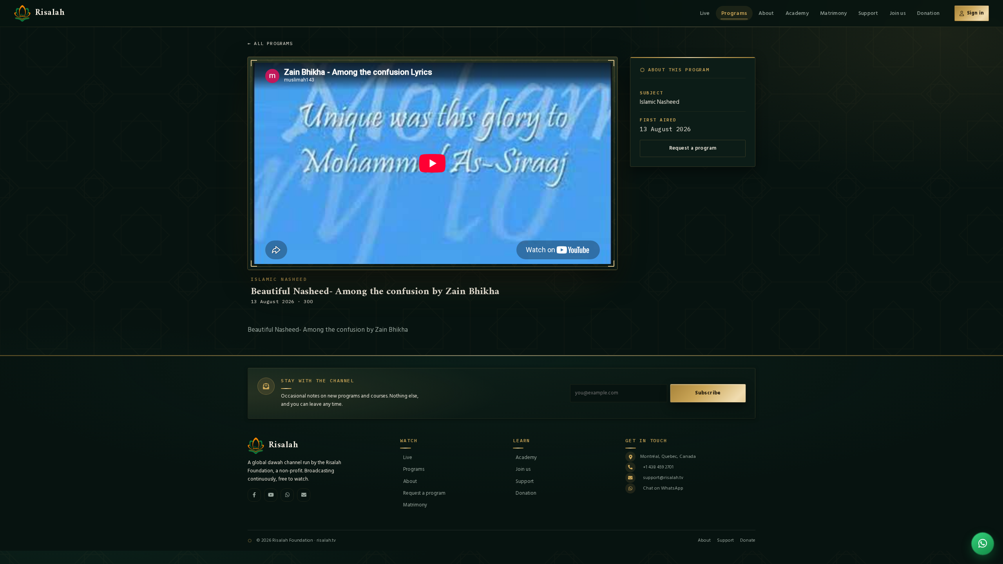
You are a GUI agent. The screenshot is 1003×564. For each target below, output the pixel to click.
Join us (898, 13)
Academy (797, 13)
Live (705, 13)
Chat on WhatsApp (663, 488)
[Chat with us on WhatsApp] (983, 544)
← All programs (270, 43)
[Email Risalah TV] (303, 495)
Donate (747, 540)
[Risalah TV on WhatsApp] (287, 495)
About (766, 13)
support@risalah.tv (663, 477)
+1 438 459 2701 (658, 467)
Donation (928, 13)
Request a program (693, 148)
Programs (734, 13)
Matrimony (833, 13)
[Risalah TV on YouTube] (270, 495)
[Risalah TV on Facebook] (254, 495)
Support (868, 13)
